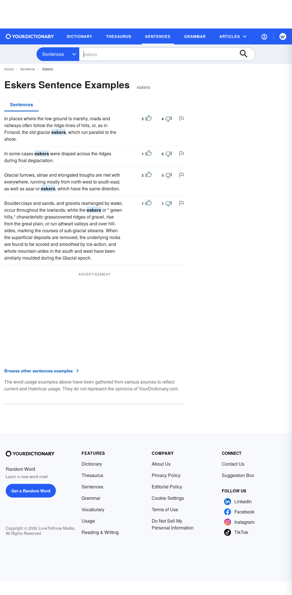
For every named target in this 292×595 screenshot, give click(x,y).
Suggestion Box (238, 475)
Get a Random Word (30, 491)
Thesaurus (92, 475)
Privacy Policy (166, 475)
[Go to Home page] (30, 36)
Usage (88, 520)
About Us (161, 463)
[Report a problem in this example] (181, 118)
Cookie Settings (168, 498)
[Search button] (246, 54)
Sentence (27, 68)
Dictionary (92, 463)
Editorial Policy (167, 486)
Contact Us (233, 463)
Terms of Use (165, 509)
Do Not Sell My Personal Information (173, 524)
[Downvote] (168, 119)
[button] (264, 36)
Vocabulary (93, 509)
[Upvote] (148, 119)
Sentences (53, 54)
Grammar (91, 498)
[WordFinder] (282, 36)
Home (9, 68)
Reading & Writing (100, 532)
